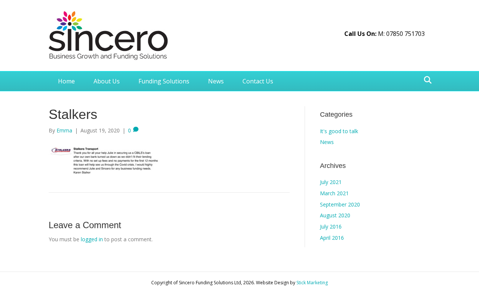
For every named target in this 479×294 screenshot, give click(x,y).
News (216, 81)
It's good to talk (339, 131)
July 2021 (331, 182)
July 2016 (331, 226)
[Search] (425, 80)
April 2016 (332, 237)
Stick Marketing (312, 282)
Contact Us (257, 81)
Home (66, 81)
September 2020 (340, 204)
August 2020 (335, 215)
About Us (107, 81)
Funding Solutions (163, 81)
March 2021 (334, 193)
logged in (92, 239)
